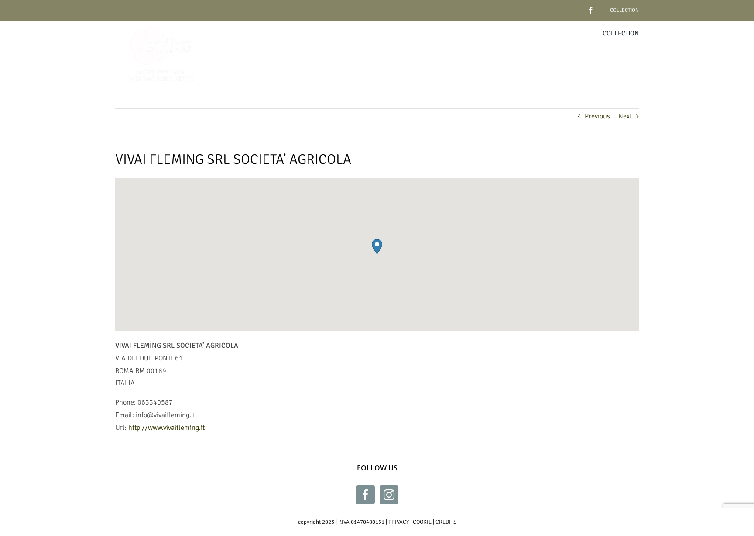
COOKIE (422, 522)
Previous (597, 116)
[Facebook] (365, 494)
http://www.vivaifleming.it (166, 427)
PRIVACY (398, 522)
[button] (377, 246)
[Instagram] (389, 494)
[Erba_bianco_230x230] (161, 24)
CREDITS (445, 522)
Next (625, 116)
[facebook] (577, 7)
